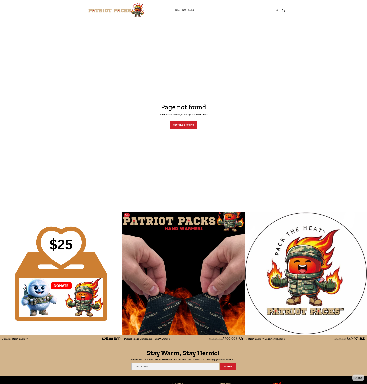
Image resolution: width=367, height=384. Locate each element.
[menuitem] (176, 10)
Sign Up (228, 366)
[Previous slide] (4, 273)
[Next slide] (118, 273)
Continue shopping (183, 125)
